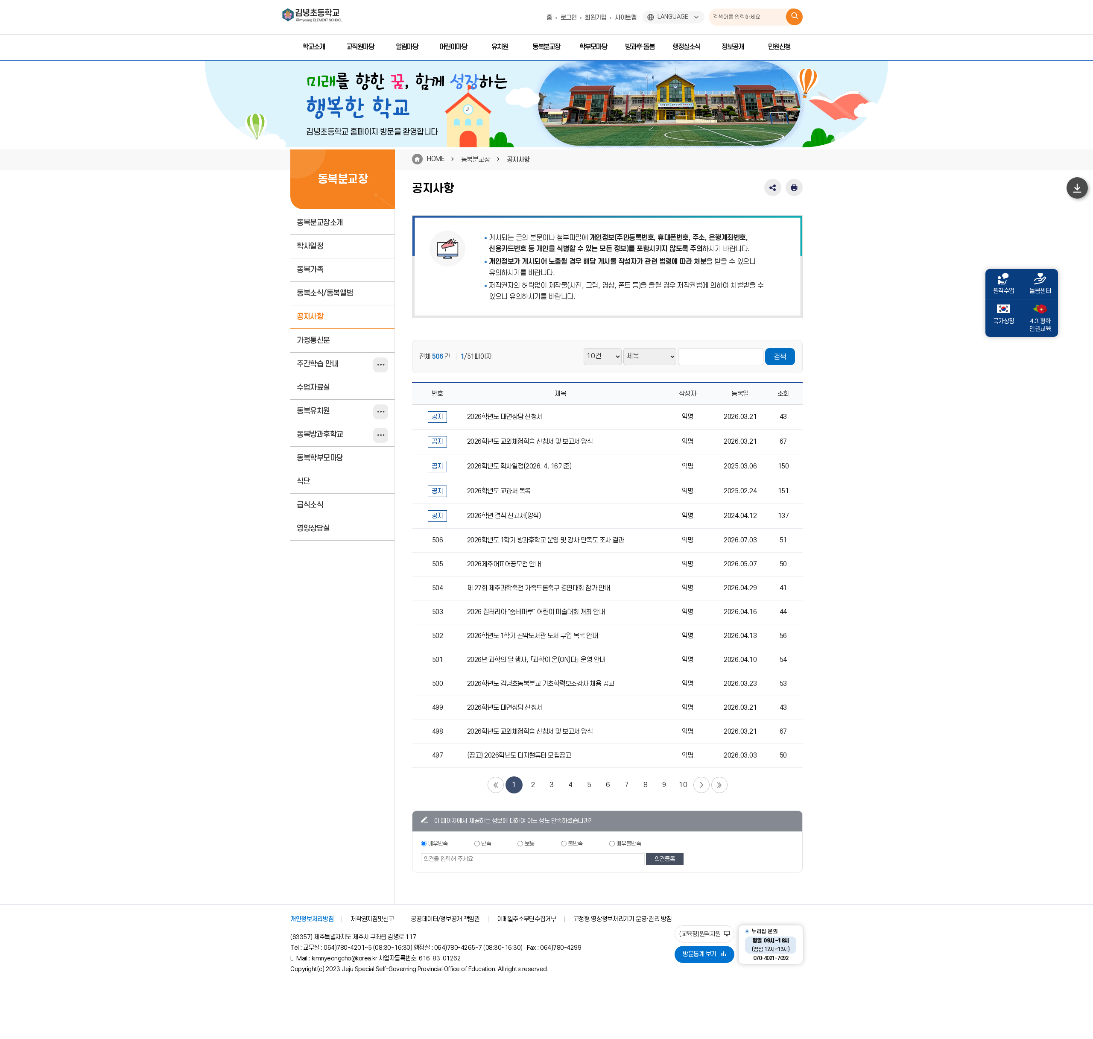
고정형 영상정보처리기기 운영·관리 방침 (622, 919)
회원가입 (595, 17)
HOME (435, 159)
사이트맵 (625, 17)
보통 (530, 843)
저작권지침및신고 (372, 919)
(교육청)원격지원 (700, 934)
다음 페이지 (701, 785)
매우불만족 (629, 843)
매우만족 (438, 843)
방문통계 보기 (699, 954)
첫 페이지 (496, 785)
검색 (780, 357)
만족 (486, 843)
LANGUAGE (673, 16)
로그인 (569, 17)
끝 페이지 (719, 785)
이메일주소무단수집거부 (526, 919)
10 (683, 785)
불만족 (575, 843)
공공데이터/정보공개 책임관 (445, 919)
